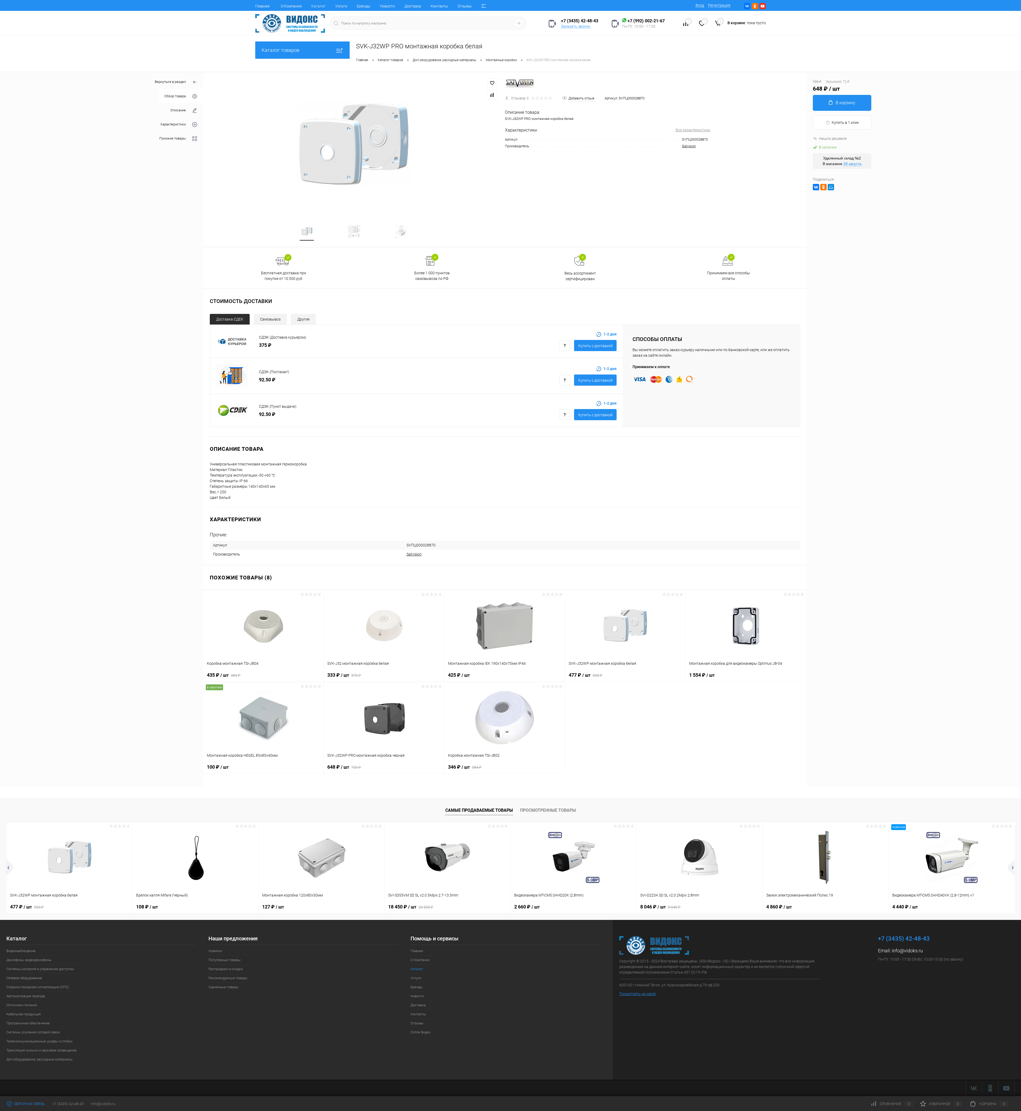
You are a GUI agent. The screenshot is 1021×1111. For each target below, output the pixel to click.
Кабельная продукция (23, 1014)
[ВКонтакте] (816, 187)
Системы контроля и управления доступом (40, 969)
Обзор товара (175, 96)
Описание (178, 110)
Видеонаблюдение (21, 951)
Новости (387, 6)
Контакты (439, 6)
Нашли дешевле (833, 138)
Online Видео (420, 1032)
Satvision (689, 146)
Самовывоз (270, 319)
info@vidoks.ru (907, 950)
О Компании (291, 6)
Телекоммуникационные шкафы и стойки (39, 1041)
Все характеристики (693, 130)
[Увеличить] (354, 144)
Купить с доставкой (595, 346)
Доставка (412, 6)
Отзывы (465, 6)
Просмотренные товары (548, 810)
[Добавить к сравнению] (492, 95)
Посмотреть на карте (637, 994)
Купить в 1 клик (845, 122)
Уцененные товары (223, 987)
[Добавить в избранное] (492, 83)
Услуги (341, 6)
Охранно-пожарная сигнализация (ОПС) (37, 987)
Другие (303, 319)
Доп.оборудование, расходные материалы (39, 1059)
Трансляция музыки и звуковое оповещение (41, 1050)
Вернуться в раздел (170, 82)
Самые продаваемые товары (479, 810)
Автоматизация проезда (25, 996)
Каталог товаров (280, 50)
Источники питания (21, 1005)
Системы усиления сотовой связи (33, 1032)
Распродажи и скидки (225, 969)
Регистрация (719, 5)
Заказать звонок (575, 26)
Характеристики (173, 124)
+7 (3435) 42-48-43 (68, 1104)
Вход (700, 5)
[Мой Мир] (831, 187)
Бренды (363, 6)
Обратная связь (29, 1104)
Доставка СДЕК (229, 319)
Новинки (215, 951)
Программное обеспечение (28, 1023)
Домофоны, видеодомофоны (29, 960)
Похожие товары (172, 138)
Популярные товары (224, 960)
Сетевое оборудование (24, 978)
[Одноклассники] (823, 187)
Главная (262, 6)
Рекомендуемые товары (228, 978)
